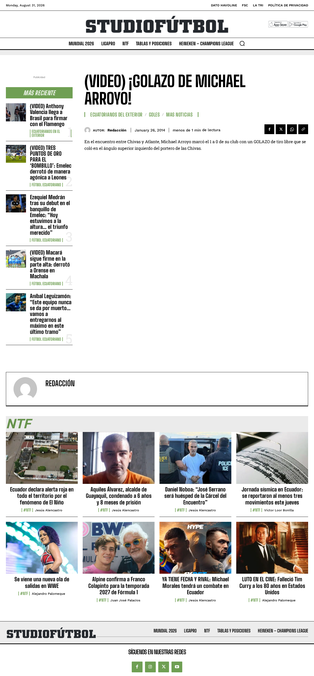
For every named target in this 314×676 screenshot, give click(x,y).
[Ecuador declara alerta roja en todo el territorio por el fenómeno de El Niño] (42, 460)
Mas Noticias (179, 114)
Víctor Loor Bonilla (279, 510)
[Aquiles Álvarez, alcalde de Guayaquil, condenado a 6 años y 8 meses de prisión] (119, 460)
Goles (154, 114)
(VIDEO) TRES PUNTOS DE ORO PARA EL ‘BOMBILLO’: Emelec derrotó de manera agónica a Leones (50, 162)
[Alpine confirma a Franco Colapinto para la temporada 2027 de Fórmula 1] (119, 550)
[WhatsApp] (292, 129)
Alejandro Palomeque (48, 593)
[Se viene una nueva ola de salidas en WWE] (42, 550)
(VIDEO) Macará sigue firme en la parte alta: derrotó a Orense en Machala (50, 264)
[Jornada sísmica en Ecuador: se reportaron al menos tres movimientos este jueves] (272, 460)
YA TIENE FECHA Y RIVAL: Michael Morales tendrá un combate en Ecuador (195, 585)
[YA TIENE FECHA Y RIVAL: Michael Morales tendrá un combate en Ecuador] (195, 550)
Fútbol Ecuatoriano (46, 185)
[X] (281, 129)
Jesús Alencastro (48, 510)
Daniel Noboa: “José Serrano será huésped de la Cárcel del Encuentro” (195, 496)
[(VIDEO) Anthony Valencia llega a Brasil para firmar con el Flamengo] (16, 112)
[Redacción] (88, 130)
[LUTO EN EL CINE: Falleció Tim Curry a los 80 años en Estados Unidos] (272, 550)
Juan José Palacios (125, 600)
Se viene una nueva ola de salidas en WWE (41, 582)
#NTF (27, 510)
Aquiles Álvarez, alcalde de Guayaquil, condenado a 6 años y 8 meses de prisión (119, 496)
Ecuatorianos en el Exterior (46, 133)
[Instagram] (150, 667)
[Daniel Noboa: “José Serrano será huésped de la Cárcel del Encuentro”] (195, 460)
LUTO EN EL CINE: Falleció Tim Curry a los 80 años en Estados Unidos (272, 585)
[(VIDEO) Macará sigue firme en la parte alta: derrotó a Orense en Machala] (16, 259)
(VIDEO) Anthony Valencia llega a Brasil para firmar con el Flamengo (48, 115)
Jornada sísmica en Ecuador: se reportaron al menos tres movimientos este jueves (272, 496)
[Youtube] (176, 667)
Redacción (116, 130)
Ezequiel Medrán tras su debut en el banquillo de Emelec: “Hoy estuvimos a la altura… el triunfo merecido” (50, 215)
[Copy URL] (303, 129)
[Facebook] (269, 129)
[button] (242, 43)
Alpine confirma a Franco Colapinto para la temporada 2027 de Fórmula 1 (118, 585)
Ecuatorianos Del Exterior (116, 114)
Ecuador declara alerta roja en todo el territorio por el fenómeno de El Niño (42, 496)
